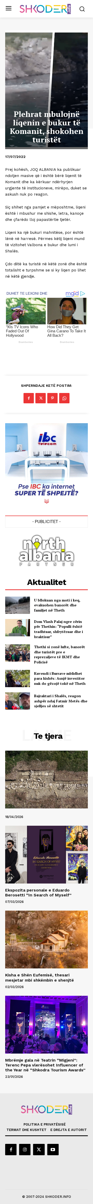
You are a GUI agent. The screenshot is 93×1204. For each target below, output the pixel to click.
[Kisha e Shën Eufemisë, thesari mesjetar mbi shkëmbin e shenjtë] (46, 939)
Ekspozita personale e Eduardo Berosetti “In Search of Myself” (38, 892)
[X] (40, 398)
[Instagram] (24, 1149)
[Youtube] (53, 1149)
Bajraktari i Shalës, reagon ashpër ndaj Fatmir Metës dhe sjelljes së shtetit (60, 700)
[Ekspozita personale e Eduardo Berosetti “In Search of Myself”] (46, 855)
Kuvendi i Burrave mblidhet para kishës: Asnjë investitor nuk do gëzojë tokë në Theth (60, 678)
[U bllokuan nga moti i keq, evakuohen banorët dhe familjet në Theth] (17, 605)
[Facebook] (29, 398)
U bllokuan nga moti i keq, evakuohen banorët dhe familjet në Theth (57, 605)
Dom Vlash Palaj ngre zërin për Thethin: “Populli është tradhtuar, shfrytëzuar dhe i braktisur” (58, 629)
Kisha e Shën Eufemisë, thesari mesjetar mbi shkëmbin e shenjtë (39, 977)
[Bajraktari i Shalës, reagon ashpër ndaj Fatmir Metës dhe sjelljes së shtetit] (17, 701)
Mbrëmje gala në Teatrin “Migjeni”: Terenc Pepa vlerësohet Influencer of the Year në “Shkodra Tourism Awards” (45, 1065)
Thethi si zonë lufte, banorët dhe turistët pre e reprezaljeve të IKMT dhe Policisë (59, 654)
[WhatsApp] (64, 398)
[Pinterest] (52, 398)
